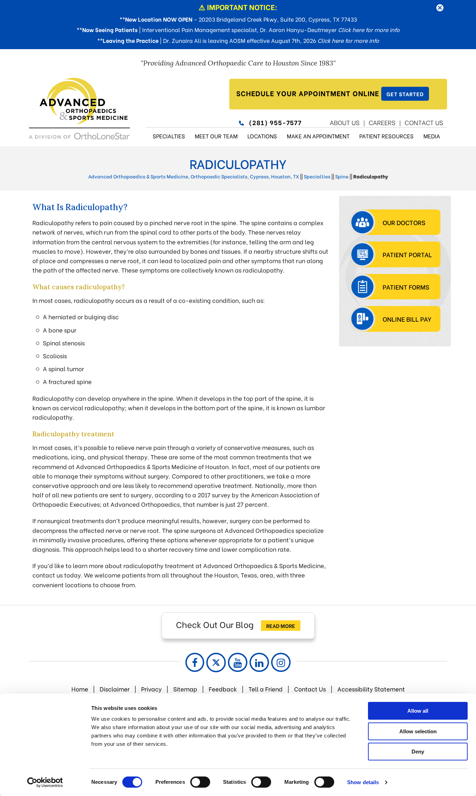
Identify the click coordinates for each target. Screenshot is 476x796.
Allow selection (418, 731)
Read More (280, 625)
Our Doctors (404, 222)
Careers (382, 122)
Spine (341, 176)
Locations (262, 136)
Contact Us (424, 122)
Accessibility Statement (371, 688)
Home (79, 688)
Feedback (223, 688)
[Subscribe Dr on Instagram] (281, 662)
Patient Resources (386, 136)
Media (431, 136)
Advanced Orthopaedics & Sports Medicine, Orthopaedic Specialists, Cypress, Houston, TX (193, 176)
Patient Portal (407, 254)
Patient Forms (406, 286)
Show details (363, 782)
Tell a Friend (265, 688)
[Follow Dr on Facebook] (194, 662)
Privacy (151, 688)
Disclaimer (115, 688)
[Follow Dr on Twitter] (216, 662)
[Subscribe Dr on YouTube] (237, 662)
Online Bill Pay (407, 318)
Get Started (405, 94)
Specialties (169, 136)
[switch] (200, 782)
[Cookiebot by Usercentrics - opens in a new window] (45, 782)
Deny (418, 752)
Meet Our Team (216, 136)
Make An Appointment (318, 136)
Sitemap (185, 688)
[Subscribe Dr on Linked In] (259, 662)
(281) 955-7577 (275, 122)
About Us (345, 122)
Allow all (417, 711)
